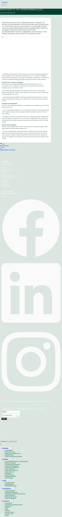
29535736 (41, 430)
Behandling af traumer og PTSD (12, 453)
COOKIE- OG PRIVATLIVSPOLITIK (9, 193)
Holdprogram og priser (11, 485)
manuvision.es (7, 186)
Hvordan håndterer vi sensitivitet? (7, 149)
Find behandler (8, 450)
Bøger (6, 509)
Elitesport (7, 510)
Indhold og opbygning (10, 462)
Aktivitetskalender (9, 490)
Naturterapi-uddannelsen (11, 492)
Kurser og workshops (10, 498)
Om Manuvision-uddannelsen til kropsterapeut (16, 461)
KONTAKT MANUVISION (7, 191)
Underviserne (8, 473)
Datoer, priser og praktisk (11, 470)
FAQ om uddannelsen (10, 468)
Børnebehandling (9, 454)
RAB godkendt (30, 401)
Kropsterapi (5, 448)
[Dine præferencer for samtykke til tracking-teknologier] (2, 515)
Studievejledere (9, 477)
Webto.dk (35, 432)
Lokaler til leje (9, 513)
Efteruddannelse (6, 488)
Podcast (7, 507)
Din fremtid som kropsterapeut (12, 464)
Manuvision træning (10, 482)
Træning (4, 480)
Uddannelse (5, 459)
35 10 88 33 (6, 174)
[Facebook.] (31, 257)
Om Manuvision (5, 501)
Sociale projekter (9, 512)
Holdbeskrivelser (9, 484)
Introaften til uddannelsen (12, 467)
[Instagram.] (31, 395)
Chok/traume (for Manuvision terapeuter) (15, 493)
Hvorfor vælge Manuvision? (12, 465)
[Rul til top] (4, 441)
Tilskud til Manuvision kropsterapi (13, 456)
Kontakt (7, 515)
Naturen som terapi (4, 144)
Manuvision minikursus (10, 476)
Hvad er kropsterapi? (10, 451)
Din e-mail (3, 411)
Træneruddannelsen (10, 495)
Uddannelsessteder (10, 474)
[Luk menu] (0, 444)
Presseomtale (8, 506)
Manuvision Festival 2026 (11, 496)
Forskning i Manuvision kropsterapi (13, 504)
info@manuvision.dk (8, 177)
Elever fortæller (9, 471)
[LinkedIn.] (31, 326)
